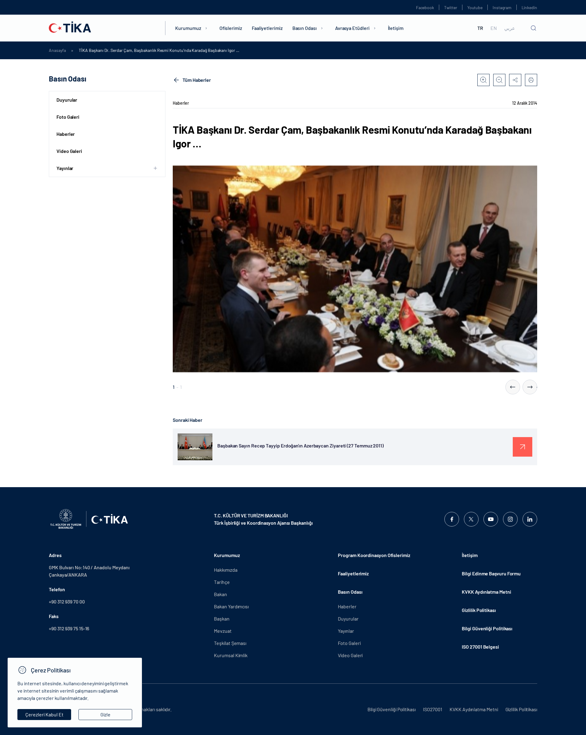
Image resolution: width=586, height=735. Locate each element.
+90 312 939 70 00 (67, 601)
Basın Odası (304, 28)
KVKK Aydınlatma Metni (486, 592)
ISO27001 (432, 709)
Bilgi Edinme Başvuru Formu (491, 573)
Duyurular (66, 100)
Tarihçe (222, 582)
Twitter (450, 7)
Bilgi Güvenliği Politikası (487, 628)
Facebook (425, 7)
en (493, 28)
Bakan (220, 594)
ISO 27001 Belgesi (480, 647)
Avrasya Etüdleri (352, 28)
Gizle (105, 714)
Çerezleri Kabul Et (44, 714)
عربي (509, 28)
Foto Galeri (67, 117)
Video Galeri (69, 151)
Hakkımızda (225, 570)
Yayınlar (346, 631)
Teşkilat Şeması (230, 643)
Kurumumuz (188, 28)
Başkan (222, 618)
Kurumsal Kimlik (231, 655)
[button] (512, 387)
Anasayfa (57, 50)
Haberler (65, 134)
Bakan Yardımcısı (231, 606)
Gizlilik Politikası (479, 610)
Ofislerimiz (230, 28)
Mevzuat (222, 631)
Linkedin (529, 7)
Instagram (502, 7)
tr (480, 28)
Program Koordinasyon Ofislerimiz (374, 555)
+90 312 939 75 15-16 (69, 628)
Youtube (475, 7)
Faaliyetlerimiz (267, 28)
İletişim (395, 28)
